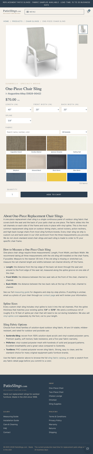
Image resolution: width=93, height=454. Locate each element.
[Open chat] (88, 449)
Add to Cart (54, 194)
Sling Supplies (55, 404)
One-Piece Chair (56, 388)
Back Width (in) (70, 104)
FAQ (5, 428)
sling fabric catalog (57, 358)
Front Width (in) (43, 104)
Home (6, 21)
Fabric (9, 127)
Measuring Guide (10, 416)
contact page (49, 295)
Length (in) (12, 104)
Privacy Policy (55, 420)
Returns (52, 428)
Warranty (53, 424)
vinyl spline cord (10, 316)
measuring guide (22, 292)
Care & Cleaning (10, 424)
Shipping (53, 432)
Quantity (12, 189)
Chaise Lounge (55, 396)
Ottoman (53, 400)
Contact (7, 432)
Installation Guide (11, 420)
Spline (9, 115)
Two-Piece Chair (56, 392)
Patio (12, 11)
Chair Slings (32, 21)
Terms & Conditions (57, 416)
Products (17, 21)
